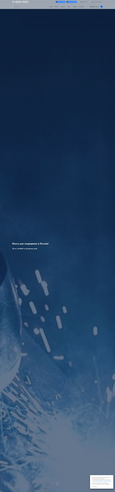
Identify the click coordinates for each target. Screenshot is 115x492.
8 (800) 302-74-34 (94, 6)
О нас (68, 6)
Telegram (26, 1)
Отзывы (75, 6)
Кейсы (56, 6)
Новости (63, 6)
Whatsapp (19, 1)
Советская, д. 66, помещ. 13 (96, 1)
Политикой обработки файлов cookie (102, 481)
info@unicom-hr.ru (84, 1)
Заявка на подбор (61, 1)
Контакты (81, 6)
